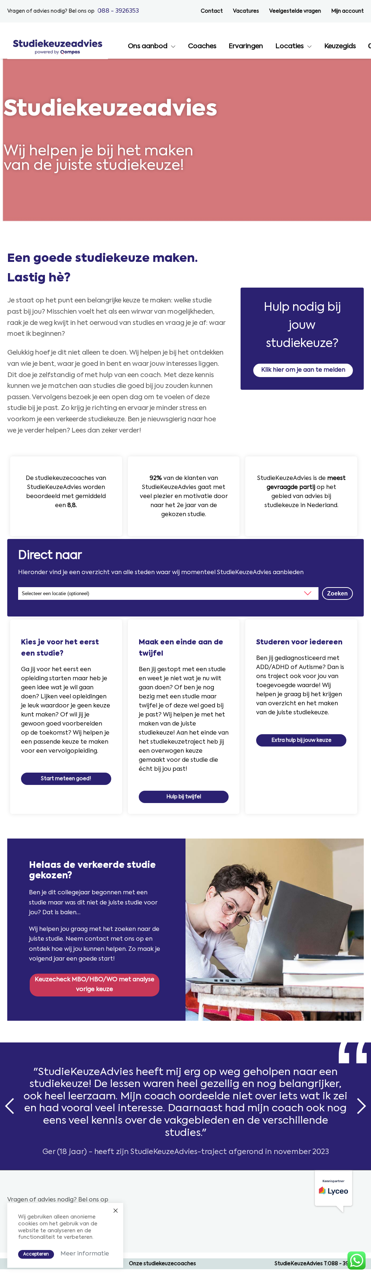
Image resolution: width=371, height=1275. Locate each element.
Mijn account (347, 11)
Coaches (202, 46)
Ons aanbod (147, 46)
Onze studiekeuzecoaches (162, 1263)
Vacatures (246, 11)
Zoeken (337, 593)
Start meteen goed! (66, 778)
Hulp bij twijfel (183, 796)
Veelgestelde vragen (295, 11)
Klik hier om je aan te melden (303, 370)
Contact (212, 11)
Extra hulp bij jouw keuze (301, 740)
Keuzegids (340, 46)
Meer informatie (85, 1254)
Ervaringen (246, 46)
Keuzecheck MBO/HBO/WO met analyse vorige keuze (94, 984)
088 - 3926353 (118, 11)
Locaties (289, 46)
